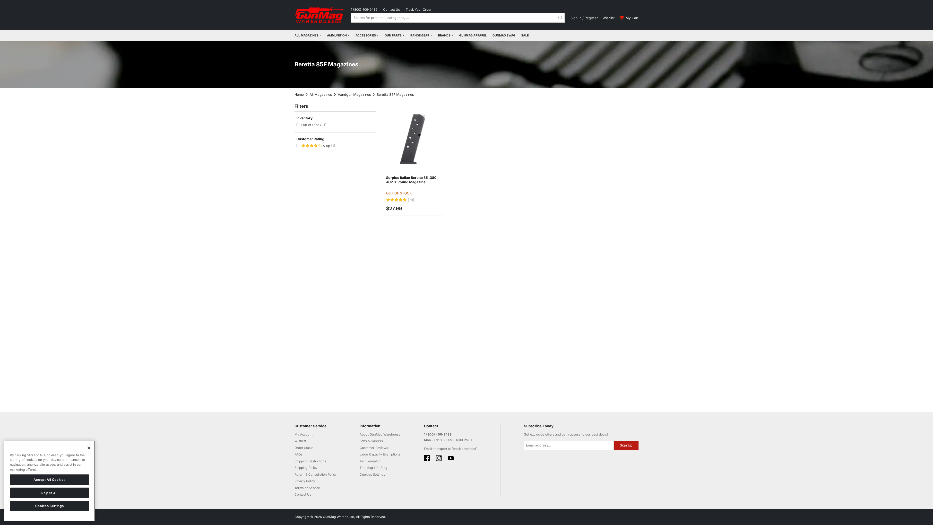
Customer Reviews (374, 448)
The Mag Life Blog (373, 468)
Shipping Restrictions (310, 461)
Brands (444, 35)
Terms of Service (307, 488)
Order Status (303, 448)
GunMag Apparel (473, 35)
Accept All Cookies (50, 480)
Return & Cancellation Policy (315, 474)
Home (299, 94)
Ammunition (337, 35)
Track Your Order (419, 9)
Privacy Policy (304, 481)
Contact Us (391, 9)
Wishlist (609, 18)
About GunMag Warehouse (380, 434)
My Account (303, 434)
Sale (525, 35)
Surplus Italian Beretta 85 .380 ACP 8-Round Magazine (411, 179)
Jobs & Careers (371, 441)
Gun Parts (393, 35)
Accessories (365, 35)
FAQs (298, 454)
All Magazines (306, 35)
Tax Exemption (370, 461)
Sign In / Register (584, 18)
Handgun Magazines (354, 94)
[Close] (89, 448)
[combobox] (458, 18)
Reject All (49, 493)
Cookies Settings (49, 506)
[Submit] (560, 18)
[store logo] (319, 15)
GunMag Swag (503, 35)
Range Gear (419, 35)
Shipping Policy (305, 468)
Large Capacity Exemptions (380, 454)
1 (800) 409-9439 (364, 9)
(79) (411, 200)
